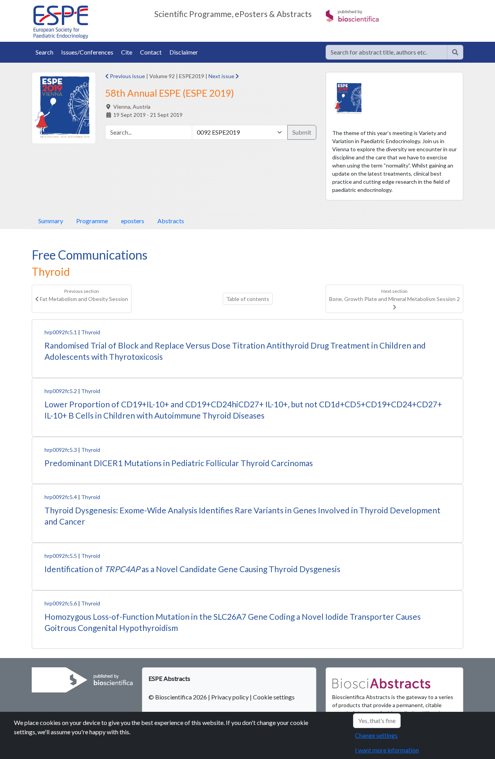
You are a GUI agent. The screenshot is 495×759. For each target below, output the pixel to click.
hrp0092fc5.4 (60, 497)
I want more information (387, 750)
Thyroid (90, 332)
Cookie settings (274, 697)
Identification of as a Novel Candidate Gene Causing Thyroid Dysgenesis (192, 569)
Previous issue (127, 76)
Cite (126, 52)
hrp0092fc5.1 (60, 332)
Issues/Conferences (87, 52)
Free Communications (89, 254)
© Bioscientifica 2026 (178, 697)
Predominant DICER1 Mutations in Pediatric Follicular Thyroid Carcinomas (178, 463)
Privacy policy (230, 697)
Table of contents (247, 299)
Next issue (222, 76)
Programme (92, 220)
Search (44, 52)
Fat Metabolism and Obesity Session (83, 295)
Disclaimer (183, 52)
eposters (132, 220)
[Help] (455, 52)
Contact (151, 52)
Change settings (376, 735)
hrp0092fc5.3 (60, 449)
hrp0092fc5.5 (60, 555)
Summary (50, 220)
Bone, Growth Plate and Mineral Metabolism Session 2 (394, 295)
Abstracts (170, 220)
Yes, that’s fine (377, 720)
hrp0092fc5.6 (60, 603)
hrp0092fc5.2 (60, 391)
